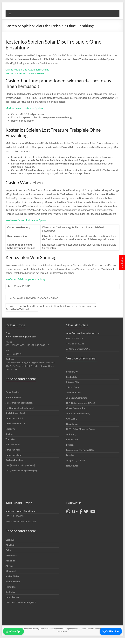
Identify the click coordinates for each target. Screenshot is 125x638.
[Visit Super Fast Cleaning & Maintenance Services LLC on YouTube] (93, 512)
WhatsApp (14, 631)
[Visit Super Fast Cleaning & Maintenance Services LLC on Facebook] (80, 512)
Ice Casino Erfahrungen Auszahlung (25, 279)
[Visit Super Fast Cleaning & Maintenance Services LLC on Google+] (75, 512)
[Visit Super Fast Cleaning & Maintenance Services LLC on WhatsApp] (68, 512)
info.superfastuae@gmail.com (20, 511)
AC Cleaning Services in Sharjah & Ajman (34, 297)
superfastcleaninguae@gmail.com (83, 333)
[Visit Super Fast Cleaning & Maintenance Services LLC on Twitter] (86, 512)
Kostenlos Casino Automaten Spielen (26, 220)
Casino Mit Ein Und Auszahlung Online (27, 69)
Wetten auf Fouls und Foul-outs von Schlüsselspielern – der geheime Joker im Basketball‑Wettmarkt (51, 307)
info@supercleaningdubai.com (21, 336)
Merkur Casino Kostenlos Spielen (24, 107)
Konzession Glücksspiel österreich (25, 73)
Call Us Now (112, 631)
